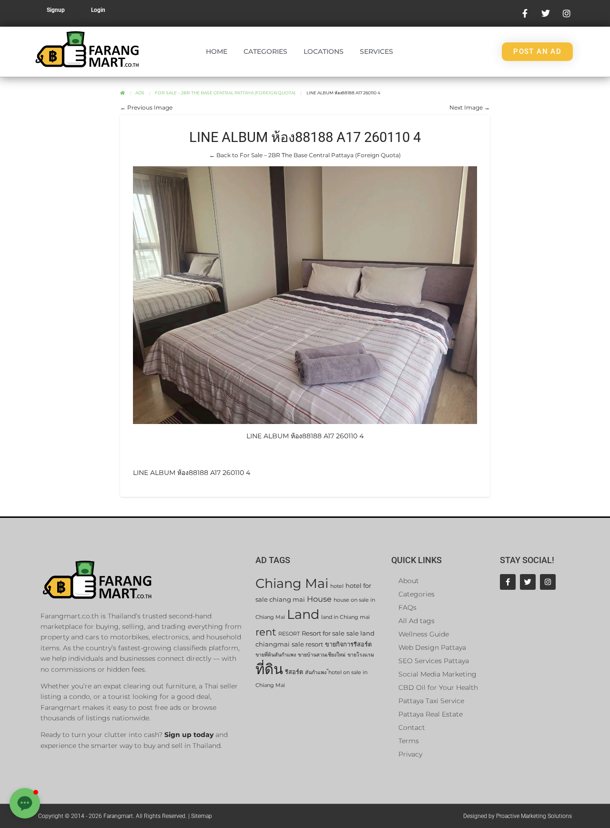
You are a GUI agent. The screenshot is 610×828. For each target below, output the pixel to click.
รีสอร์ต (294, 672)
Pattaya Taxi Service (431, 701)
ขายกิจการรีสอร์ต (348, 644)
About (408, 580)
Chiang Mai (291, 583)
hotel (337, 586)
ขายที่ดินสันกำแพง (275, 655)
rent (265, 632)
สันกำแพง (315, 672)
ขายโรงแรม (360, 655)
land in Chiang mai (345, 617)
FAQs (407, 607)
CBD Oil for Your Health (438, 687)
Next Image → (469, 107)
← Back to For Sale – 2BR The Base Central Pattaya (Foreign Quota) (305, 155)
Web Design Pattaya (432, 647)
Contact (411, 727)
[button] (25, 803)
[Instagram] (548, 582)
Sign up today (189, 734)
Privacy (410, 754)
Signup (56, 10)
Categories (265, 51)
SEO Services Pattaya (433, 660)
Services (376, 51)
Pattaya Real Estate (430, 714)
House (319, 599)
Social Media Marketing (437, 674)
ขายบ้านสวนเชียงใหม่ (322, 655)
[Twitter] (528, 582)
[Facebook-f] (508, 582)
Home (216, 51)
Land (303, 614)
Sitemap (201, 816)
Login (98, 10)
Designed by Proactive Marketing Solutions (517, 816)
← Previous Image (146, 107)
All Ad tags (416, 620)
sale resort (307, 644)
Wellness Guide (423, 634)
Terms (408, 741)
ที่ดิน (269, 669)
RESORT (289, 634)
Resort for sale (323, 633)
